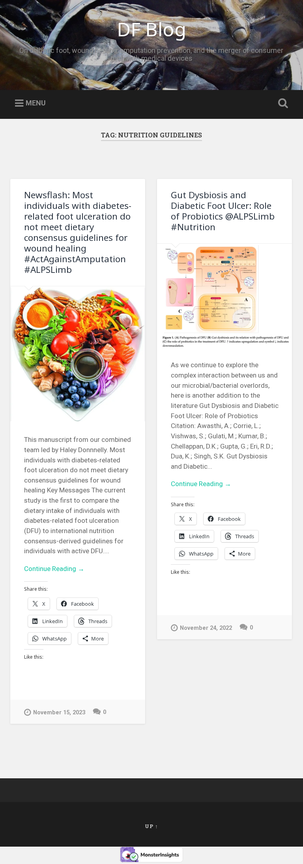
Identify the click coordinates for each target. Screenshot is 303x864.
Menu (36, 103)
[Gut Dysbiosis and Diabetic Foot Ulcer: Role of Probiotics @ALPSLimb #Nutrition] (224, 295)
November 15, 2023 (59, 712)
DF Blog (151, 29)
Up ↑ (151, 826)
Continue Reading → (54, 569)
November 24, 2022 (206, 628)
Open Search (281, 103)
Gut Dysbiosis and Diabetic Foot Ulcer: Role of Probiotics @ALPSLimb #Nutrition (223, 211)
